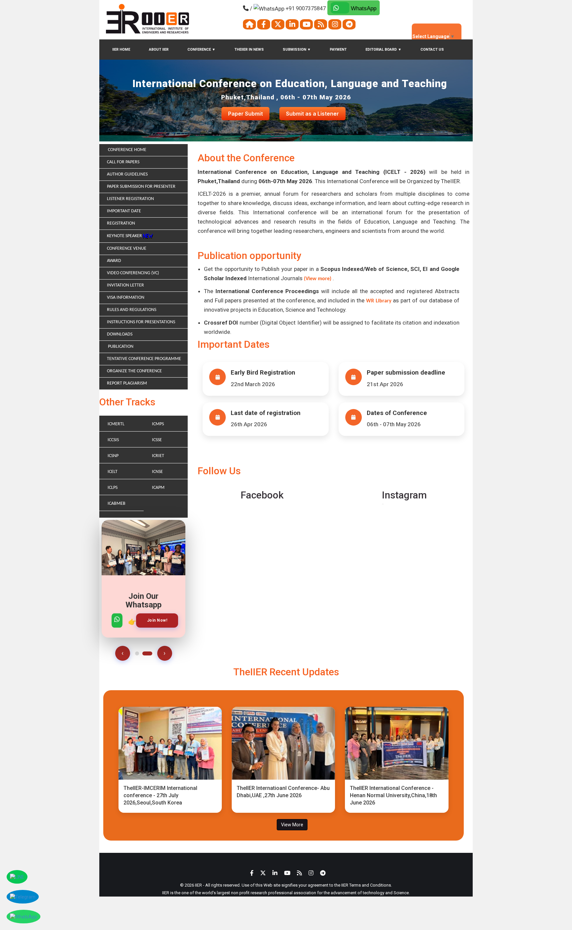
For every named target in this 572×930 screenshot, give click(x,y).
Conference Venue (126, 248)
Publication (120, 346)
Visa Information (125, 297)
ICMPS (158, 424)
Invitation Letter (125, 285)
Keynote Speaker (125, 235)
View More (292, 824)
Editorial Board (383, 49)
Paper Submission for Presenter (141, 186)
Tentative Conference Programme (144, 358)
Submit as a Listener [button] (312, 113)
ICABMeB (116, 503)
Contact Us (432, 49)
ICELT (113, 471)
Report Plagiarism (127, 383)
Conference (201, 49)
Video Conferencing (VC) (133, 273)
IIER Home (121, 49)
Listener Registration (130, 198)
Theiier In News (249, 49)
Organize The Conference (134, 371)
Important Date (124, 211)
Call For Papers (123, 162)
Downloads (119, 334)
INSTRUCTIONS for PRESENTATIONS (141, 322)
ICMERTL (116, 424)
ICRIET (158, 455)
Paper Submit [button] (245, 113)
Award (114, 260)
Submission (297, 49)
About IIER (158, 49)
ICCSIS (113, 440)
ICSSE (157, 440)
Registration (121, 223)
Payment (338, 49)
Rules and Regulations (131, 309)
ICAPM (158, 487)
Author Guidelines (127, 174)
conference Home (126, 149)
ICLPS (113, 487)
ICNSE (157, 471)
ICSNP (113, 455)
